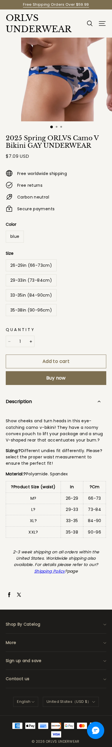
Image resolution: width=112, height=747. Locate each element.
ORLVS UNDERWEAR (34, 23)
